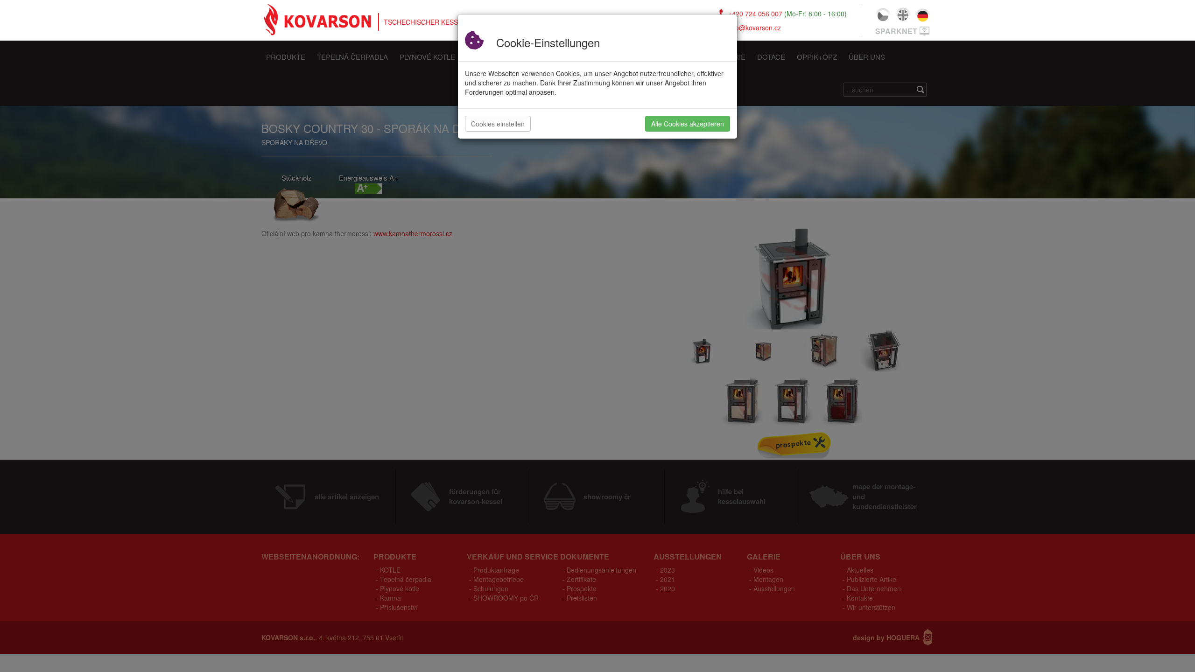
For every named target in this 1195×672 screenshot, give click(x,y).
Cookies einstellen (498, 123)
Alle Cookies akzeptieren (687, 123)
